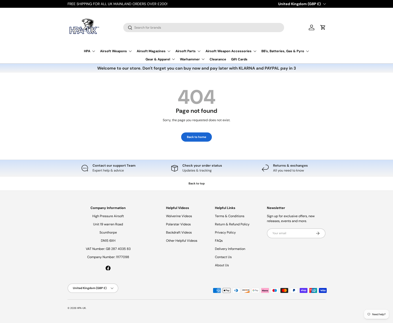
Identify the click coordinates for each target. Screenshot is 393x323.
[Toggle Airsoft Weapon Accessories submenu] (254, 51)
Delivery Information (230, 249)
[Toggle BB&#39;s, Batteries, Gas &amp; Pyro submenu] (307, 51)
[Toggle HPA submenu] (93, 51)
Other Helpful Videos (181, 240)
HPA (87, 51)
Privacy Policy (225, 232)
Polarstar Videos (178, 224)
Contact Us (223, 257)
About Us (222, 265)
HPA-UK (81, 308)
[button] (323, 27)
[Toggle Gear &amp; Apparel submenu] (173, 59)
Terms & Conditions (229, 216)
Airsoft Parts (185, 51)
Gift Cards (239, 59)
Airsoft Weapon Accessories (229, 51)
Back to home (196, 137)
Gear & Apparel (158, 59)
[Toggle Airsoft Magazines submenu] (168, 51)
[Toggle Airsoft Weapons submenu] (130, 51)
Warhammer (190, 59)
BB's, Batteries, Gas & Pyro (282, 51)
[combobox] (203, 27)
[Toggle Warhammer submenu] (203, 59)
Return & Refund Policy (232, 224)
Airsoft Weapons (113, 51)
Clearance (218, 59)
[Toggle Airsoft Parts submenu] (198, 51)
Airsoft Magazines (151, 51)
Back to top (197, 183)
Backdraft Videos (179, 232)
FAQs (219, 240)
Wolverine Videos (179, 216)
